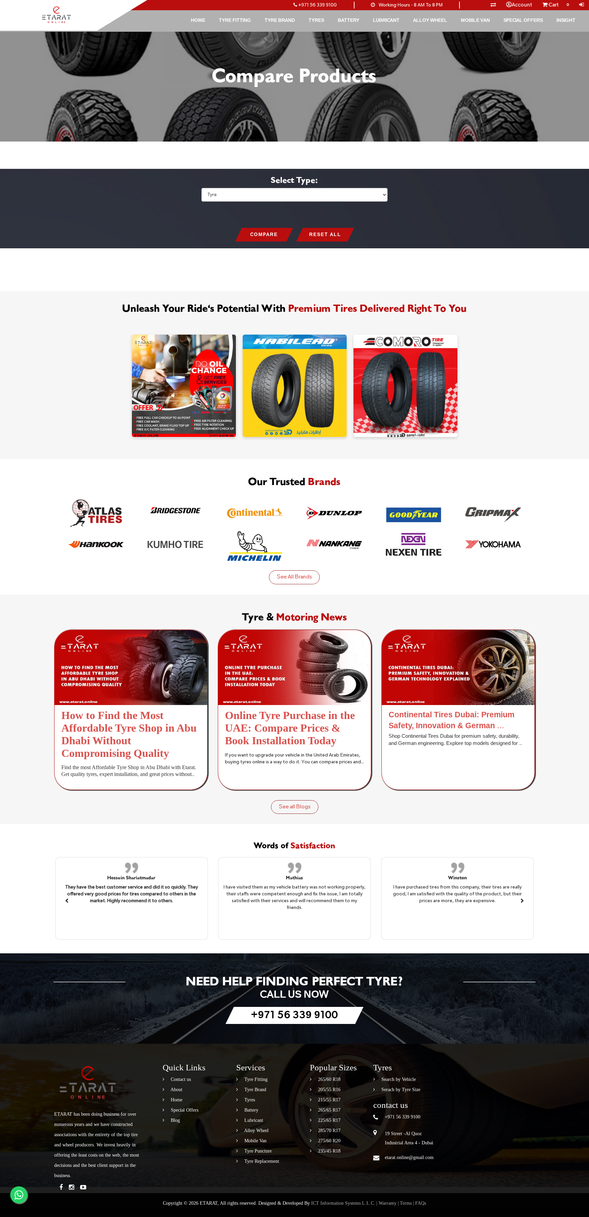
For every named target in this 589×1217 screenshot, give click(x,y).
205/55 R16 (329, 1089)
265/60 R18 (329, 1079)
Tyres (316, 20)
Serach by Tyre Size (400, 1089)
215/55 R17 (329, 1099)
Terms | (407, 1203)
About (175, 1089)
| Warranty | (387, 1203)
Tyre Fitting (235, 20)
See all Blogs (295, 807)
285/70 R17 (329, 1130)
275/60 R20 (329, 1140)
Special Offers (523, 20)
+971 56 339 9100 (317, 5)
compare (264, 234)
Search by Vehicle (398, 1079)
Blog (174, 1120)
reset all (325, 234)
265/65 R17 (329, 1110)
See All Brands (294, 577)
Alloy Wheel (430, 20)
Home (198, 20)
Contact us (180, 1079)
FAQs (420, 1203)
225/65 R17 (329, 1120)
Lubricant (386, 20)
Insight (566, 20)
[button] (67, 900)
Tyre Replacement (261, 1161)
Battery (348, 20)
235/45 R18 (329, 1151)
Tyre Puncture (257, 1151)
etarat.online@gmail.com (409, 1157)
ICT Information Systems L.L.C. (343, 1203)
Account (522, 5)
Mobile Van (475, 20)
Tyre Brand (280, 20)
